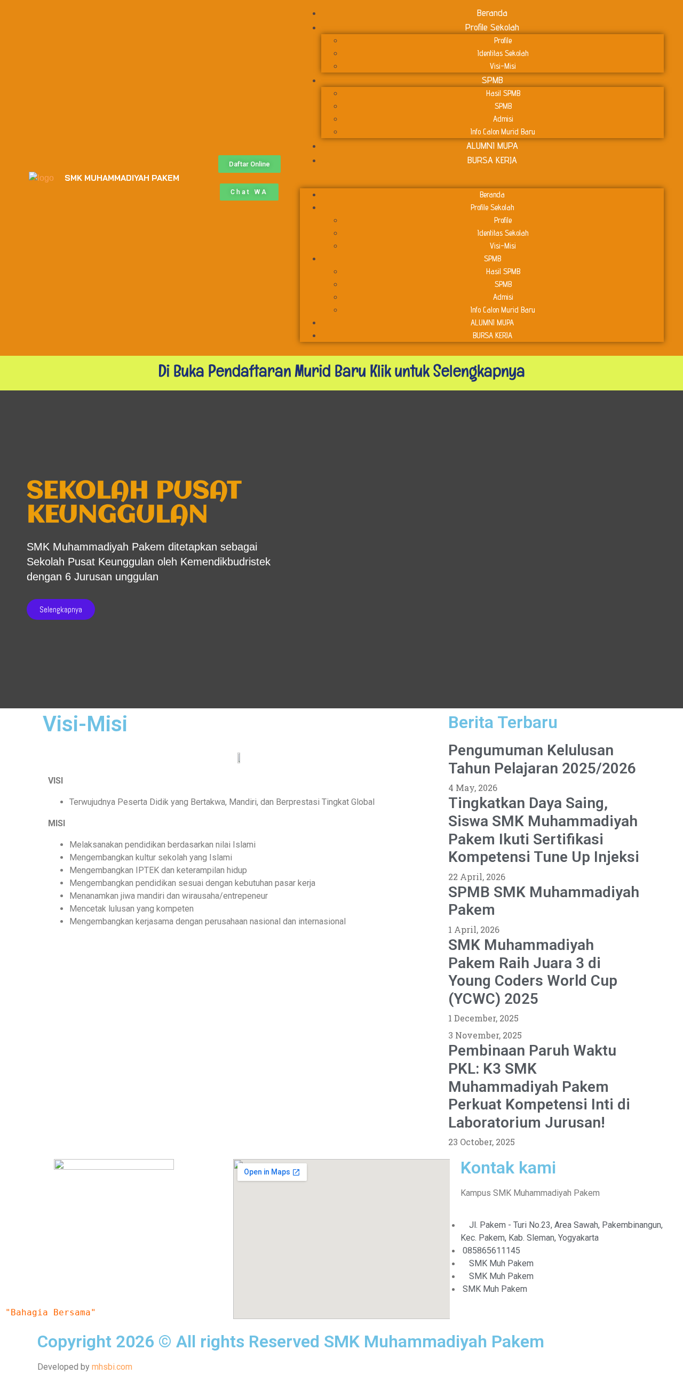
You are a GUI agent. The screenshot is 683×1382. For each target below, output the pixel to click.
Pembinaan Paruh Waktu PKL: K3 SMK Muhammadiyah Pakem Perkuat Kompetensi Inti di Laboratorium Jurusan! (539, 1086)
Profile (503, 40)
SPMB (492, 79)
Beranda (492, 12)
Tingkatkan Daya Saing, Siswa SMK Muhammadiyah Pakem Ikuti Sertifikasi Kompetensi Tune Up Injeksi (543, 830)
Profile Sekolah (492, 27)
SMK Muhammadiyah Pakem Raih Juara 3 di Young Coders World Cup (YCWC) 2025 (532, 972)
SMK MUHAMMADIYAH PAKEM (122, 178)
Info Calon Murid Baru (503, 131)
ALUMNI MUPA (492, 145)
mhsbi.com (112, 1367)
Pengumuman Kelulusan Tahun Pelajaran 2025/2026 (542, 759)
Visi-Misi (503, 65)
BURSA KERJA (492, 159)
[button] (249, 164)
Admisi (503, 118)
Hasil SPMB (503, 93)
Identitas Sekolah (503, 53)
